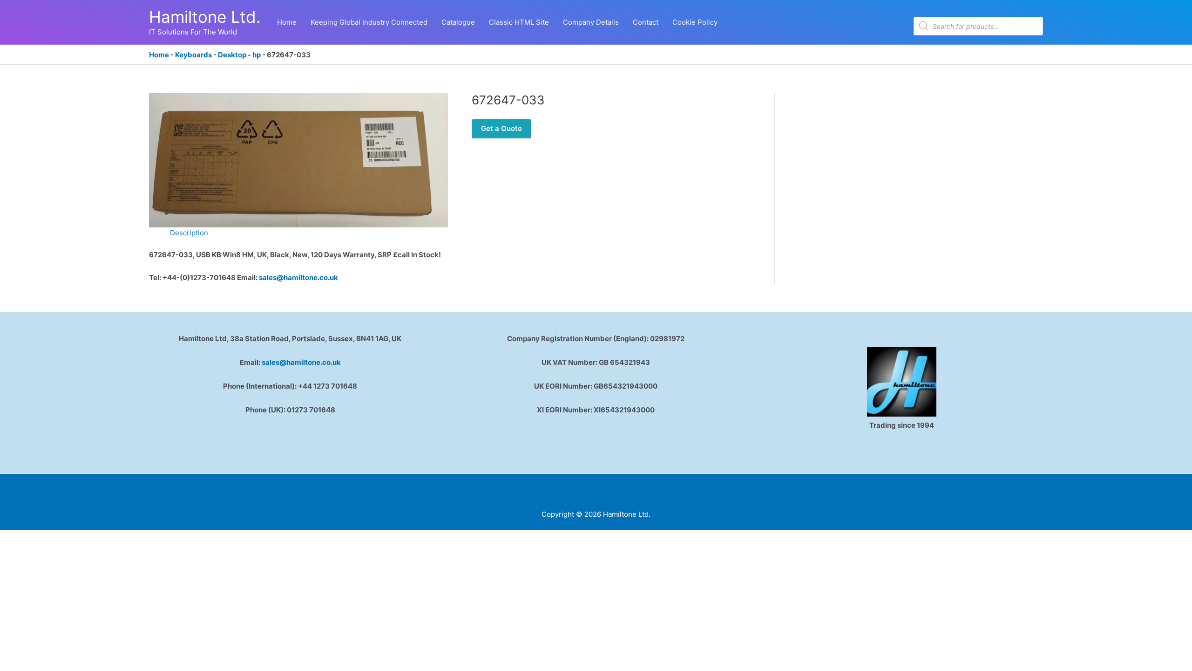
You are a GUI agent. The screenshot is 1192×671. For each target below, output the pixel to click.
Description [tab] (189, 232)
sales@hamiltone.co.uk (298, 277)
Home (159, 54)
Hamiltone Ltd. (205, 17)
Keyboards (193, 54)
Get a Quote (501, 128)
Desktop (232, 54)
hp (256, 54)
